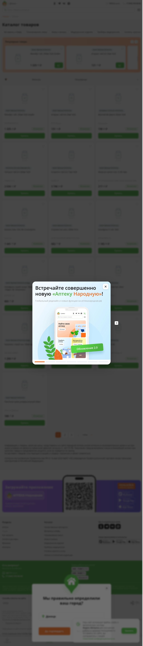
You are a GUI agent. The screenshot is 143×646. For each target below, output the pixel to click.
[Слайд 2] (50, 361)
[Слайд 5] (82, 361)
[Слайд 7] (103, 361)
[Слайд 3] (61, 361)
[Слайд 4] (71, 361)
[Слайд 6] (93, 361)
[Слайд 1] (40, 361)
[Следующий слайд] (116, 323)
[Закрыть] (105, 286)
